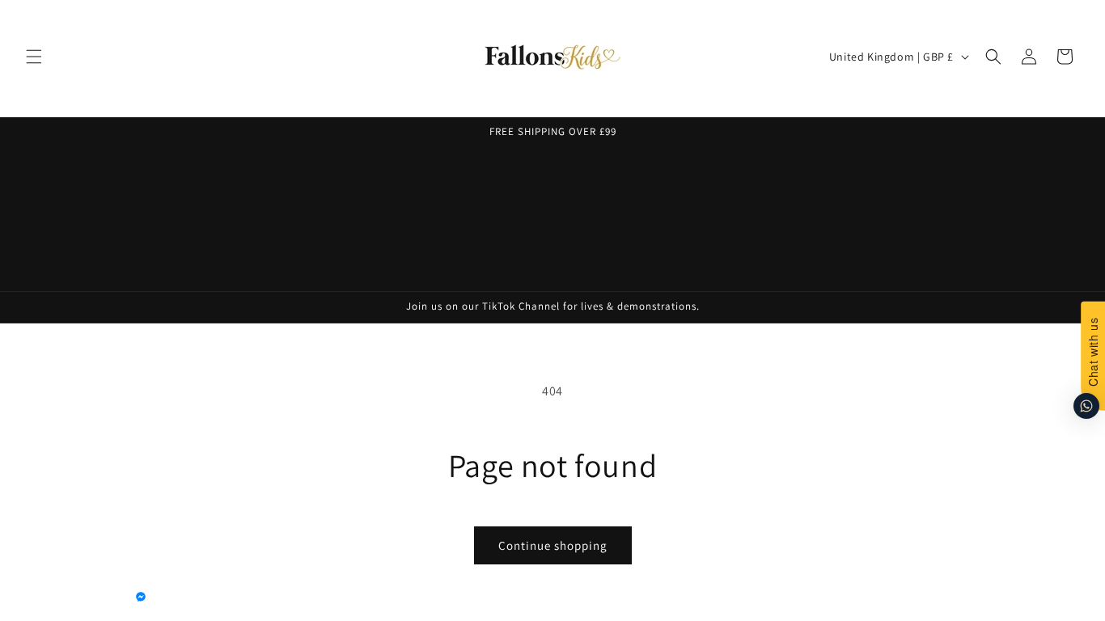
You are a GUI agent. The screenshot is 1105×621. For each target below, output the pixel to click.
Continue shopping (553, 545)
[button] (34, 56)
